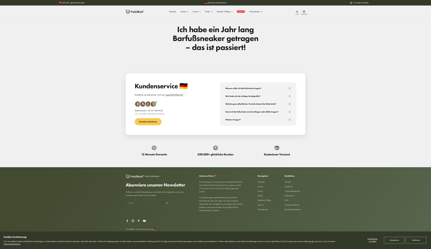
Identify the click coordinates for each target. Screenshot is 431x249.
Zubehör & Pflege (223, 11)
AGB (287, 200)
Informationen (254, 11)
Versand (288, 182)
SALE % (241, 11)
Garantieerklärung (292, 205)
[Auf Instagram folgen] (132, 220)
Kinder (207, 11)
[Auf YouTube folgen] (144, 220)
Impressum (289, 186)
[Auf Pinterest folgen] (138, 220)
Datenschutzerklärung (12, 244)
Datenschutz (289, 195)
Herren (195, 11)
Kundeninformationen (293, 209)
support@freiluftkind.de (174, 95)
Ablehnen (416, 240)
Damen (183, 11)
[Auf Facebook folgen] (127, 220)
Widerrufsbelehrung (292, 191)
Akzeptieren (394, 240)
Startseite (172, 11)
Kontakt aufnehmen (148, 121)
